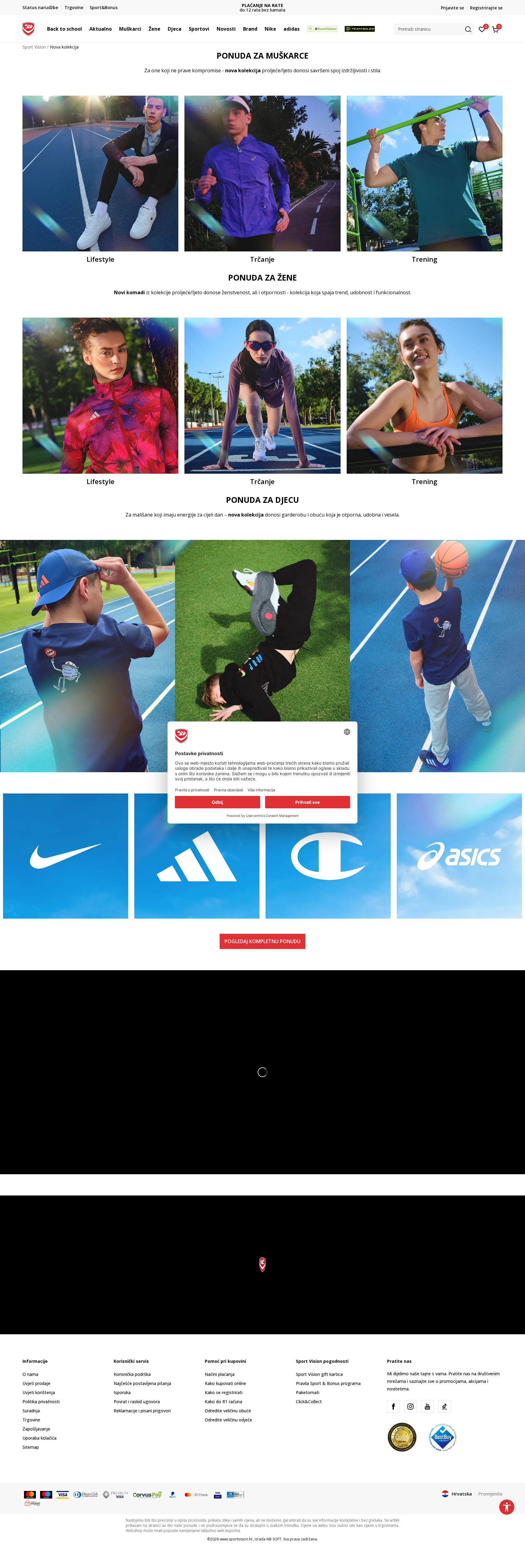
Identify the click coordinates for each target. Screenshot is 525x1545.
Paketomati (307, 1392)
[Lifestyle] (100, 173)
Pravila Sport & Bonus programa (328, 1383)
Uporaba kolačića (39, 1438)
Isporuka (122, 1392)
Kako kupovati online (225, 1383)
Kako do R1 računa (223, 1401)
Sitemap (30, 1447)
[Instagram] (410, 1406)
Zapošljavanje (36, 1429)
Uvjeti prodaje (36, 1383)
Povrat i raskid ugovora (137, 1401)
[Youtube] (427, 1406)
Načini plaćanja (220, 1374)
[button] (85, 29)
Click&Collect (309, 1401)
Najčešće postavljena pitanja (142, 1383)
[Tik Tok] (444, 1406)
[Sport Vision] (28, 28)
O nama (30, 1374)
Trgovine (31, 1420)
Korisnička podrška (132, 1374)
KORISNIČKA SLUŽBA (262, 5)
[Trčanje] (262, 173)
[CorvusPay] (147, 1494)
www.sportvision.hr (236, 1539)
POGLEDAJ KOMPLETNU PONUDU (262, 941)
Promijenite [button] (490, 1494)
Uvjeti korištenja (38, 1392)
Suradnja (31, 1411)
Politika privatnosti (41, 1401)
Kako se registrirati (223, 1392)
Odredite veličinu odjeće (228, 1420)
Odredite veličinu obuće (228, 1411)
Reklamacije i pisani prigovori (142, 1411)
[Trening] (425, 173)
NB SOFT (273, 1539)
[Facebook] (393, 1406)
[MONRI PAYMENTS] (32, 1502)
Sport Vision (34, 47)
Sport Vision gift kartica (319, 1374)
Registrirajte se (486, 8)
